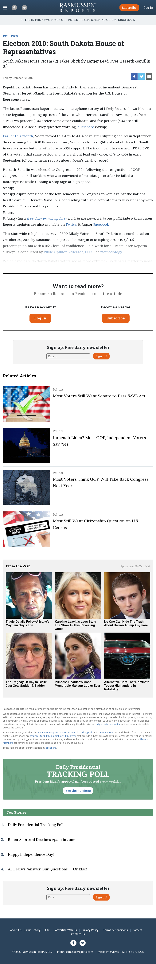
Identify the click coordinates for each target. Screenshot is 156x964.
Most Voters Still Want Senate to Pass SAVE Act (99, 396)
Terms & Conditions (115, 930)
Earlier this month (18, 136)
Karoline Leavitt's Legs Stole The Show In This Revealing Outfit (75, 625)
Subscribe (116, 318)
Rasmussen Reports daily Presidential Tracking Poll (65, 732)
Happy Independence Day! (31, 854)
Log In (148, 7)
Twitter (72, 224)
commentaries (105, 732)
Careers (137, 930)
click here (86, 127)
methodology (111, 252)
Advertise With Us (66, 930)
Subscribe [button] (129, 8)
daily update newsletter (107, 724)
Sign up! (101, 356)
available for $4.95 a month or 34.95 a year (53, 736)
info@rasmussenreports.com (75, 952)
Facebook (101, 224)
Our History (33, 930)
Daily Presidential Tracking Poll (36, 824)
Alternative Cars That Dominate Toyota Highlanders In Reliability (126, 685)
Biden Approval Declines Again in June (41, 839)
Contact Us (78, 934)
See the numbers (78, 790)
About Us (15, 930)
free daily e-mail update (46, 218)
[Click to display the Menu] (5, 7)
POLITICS (10, 36)
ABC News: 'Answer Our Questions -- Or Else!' (48, 869)
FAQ (47, 930)
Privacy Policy (90, 930)
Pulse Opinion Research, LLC (68, 252)
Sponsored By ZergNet (135, 566)
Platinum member (66, 267)
